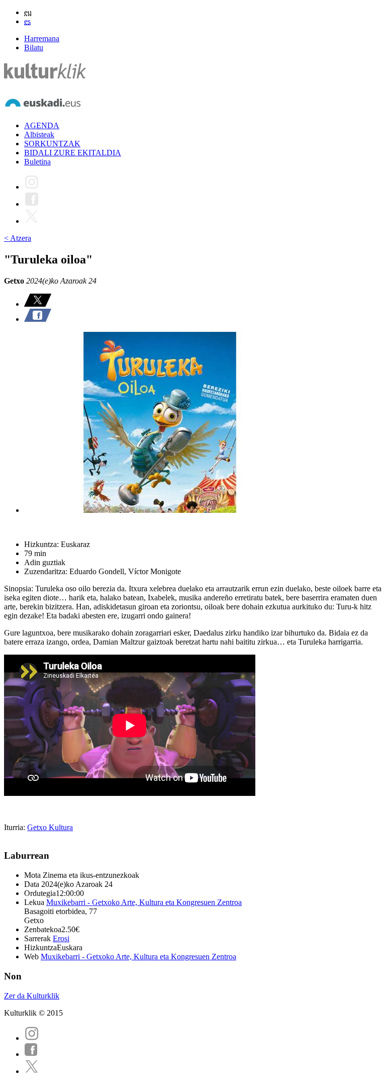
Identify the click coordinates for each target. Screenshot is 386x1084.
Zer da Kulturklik (31, 995)
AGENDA (41, 125)
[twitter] (31, 1071)
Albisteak (39, 134)
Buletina (37, 161)
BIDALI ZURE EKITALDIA (72, 152)
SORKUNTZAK (52, 143)
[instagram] (31, 1038)
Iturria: (15, 827)
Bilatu (33, 47)
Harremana (41, 38)
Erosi (61, 938)
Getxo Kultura (50, 827)
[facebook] (31, 1054)
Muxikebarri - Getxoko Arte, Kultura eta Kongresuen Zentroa (144, 902)
